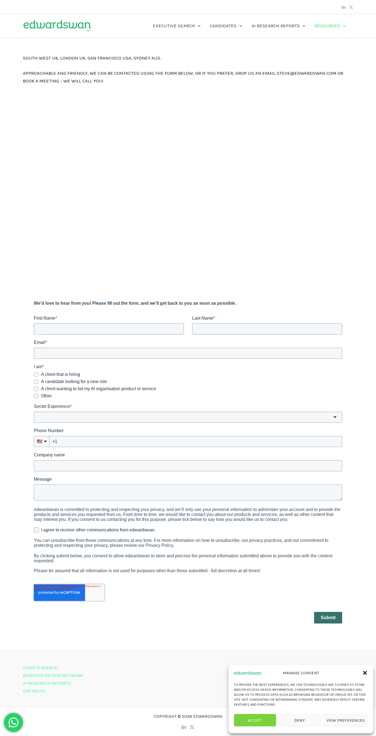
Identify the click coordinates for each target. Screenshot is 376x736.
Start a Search (40, 667)
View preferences (345, 720)
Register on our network (53, 675)
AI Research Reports (276, 25)
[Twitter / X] (351, 7)
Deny (299, 720)
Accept (255, 720)
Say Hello (34, 691)
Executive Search (174, 25)
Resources (327, 25)
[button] (365, 673)
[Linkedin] (344, 7)
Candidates (223, 25)
